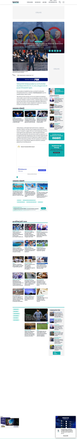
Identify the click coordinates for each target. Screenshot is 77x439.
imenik (51, 0)
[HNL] (56, 91)
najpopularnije (55, 310)
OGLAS (38, 13)
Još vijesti (55, 353)
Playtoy (55, 0)
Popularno (30, 2)
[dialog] (66, 427)
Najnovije (37, 2)
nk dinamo (16, 315)
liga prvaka (16, 313)
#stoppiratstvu (53, 2)
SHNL (45, 2)
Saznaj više (65, 435)
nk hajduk (16, 320)
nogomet (16, 311)
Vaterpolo (19, 200)
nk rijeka (16, 317)
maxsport (16, 309)
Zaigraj (43, 208)
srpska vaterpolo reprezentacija (29, 200)
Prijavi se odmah (56, 152)
